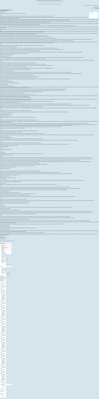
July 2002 (3, 359)
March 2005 (3, 315)
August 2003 (3, 342)
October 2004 (4, 323)
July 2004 (3, 327)
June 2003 (3, 344)
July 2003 (3, 343)
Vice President (44, 0)
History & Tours (37, 1)
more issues (8, 264)
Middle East (3, 260)
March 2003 (3, 347)
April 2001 (3, 378)
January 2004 (4, 334)
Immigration (3, 256)
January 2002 (4, 366)
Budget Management (5, 247)
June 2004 (3, 328)
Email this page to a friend (95, 5)
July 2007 (2, 276)
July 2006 (3, 295)
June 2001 (3, 376)
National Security (4, 261)
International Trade (4, 257)
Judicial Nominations (5, 259)
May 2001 (3, 377)
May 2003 (3, 345)
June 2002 (3, 360)
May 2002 (3, 361)
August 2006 (3, 294)
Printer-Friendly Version (87, 5)
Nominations (3, 386)
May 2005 (3, 313)
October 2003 (4, 339)
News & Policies (58, 0)
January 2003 (4, 350)
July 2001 (3, 375)
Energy (3, 251)
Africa (2, 246)
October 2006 (4, 291)
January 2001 (4, 382)
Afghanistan (3, 245)
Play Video (91, 12)
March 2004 (3, 331)
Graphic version (61, 1)
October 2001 (4, 371)
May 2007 (4, 278)
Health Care (3, 254)
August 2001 (3, 374)
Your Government (45, 1)
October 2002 (4, 355)
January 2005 (4, 318)
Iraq (2, 258)
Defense (3, 248)
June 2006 (3, 296)
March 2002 (3, 363)
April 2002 (3, 362)
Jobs (54, 1)
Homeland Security (4, 255)
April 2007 (2, 279)
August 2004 (3, 326)
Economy (3, 249)
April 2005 (3, 314)
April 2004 (3, 330)
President (39, 0)
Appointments (51, 1)
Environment (3, 252)
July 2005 (3, 311)
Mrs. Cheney (53, 0)
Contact (57, 1)
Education (3, 250)
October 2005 (4, 307)
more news (8, 274)
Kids (41, 1)
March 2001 (3, 379)
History (3, 395)
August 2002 (3, 358)
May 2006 (3, 297)
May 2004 (3, 329)
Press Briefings (91, 13)
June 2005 (3, 312)
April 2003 (3, 346)
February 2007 (2, 280)
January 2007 (4, 286)
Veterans (3, 262)
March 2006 (3, 299)
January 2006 (4, 302)
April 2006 (3, 298)
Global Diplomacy (4, 253)
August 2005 (3, 310)
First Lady (48, 0)
